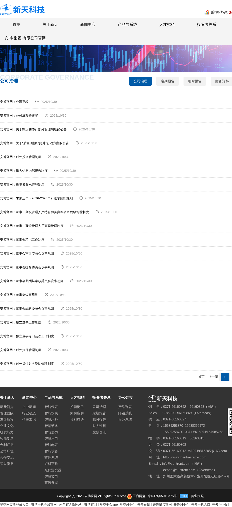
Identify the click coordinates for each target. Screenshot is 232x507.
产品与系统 (127, 24)
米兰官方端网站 (70, 504)
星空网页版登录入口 (14, 504)
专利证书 (7, 445)
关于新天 (50, 24)
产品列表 (125, 407)
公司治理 (140, 81)
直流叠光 (51, 483)
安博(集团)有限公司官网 (25, 38)
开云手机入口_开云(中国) (209, 504)
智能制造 (7, 438)
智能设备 (51, 451)
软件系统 (51, 457)
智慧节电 (51, 476)
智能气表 (51, 407)
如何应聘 (77, 413)
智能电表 (51, 445)
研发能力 (7, 432)
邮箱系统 (125, 413)
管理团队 (7, 413)
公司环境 (7, 451)
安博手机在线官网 (44, 504)
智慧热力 (51, 432)
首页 (16, 24)
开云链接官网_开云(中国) (170, 504)
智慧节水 (51, 426)
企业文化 (7, 426)
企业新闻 (29, 407)
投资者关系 (206, 24)
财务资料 (99, 426)
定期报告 (167, 81)
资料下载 (51, 464)
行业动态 (29, 413)
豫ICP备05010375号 (162, 496)
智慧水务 (51, 419)
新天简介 (7, 407)
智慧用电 (51, 438)
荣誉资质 (7, 464)
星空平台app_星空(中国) (117, 504)
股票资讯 (99, 432)
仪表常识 (29, 419)
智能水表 (51, 413)
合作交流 (7, 457)
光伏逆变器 (52, 470)
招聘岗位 (77, 407)
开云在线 (143, 504)
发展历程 (7, 419)
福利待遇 (77, 419)
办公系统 (125, 419)
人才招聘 (167, 24)
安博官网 (90, 504)
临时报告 (195, 81)
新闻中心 (88, 24)
